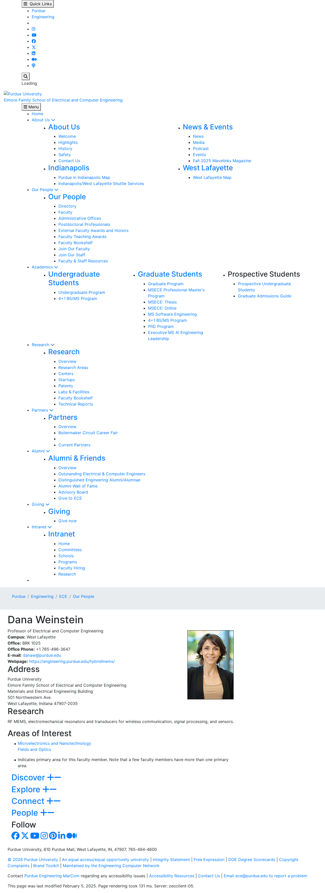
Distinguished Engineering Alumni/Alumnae (99, 479)
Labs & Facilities (73, 391)
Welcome (67, 136)
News (198, 136)
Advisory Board (73, 492)
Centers (65, 373)
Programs (67, 561)
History (65, 148)
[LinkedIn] (33, 53)
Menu (33, 106)
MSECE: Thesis (162, 302)
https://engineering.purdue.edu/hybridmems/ (72, 661)
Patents (65, 385)
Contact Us (69, 160)
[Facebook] (34, 41)
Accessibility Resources (171, 875)
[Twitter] (34, 47)
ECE (63, 596)
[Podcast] (33, 65)
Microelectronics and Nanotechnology (54, 743)
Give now (67, 520)
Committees (70, 549)
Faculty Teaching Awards (82, 236)
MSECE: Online (162, 308)
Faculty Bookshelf (75, 242)
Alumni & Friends (76, 458)
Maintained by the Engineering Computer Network (111, 865)
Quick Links (39, 3)
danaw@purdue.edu (42, 655)
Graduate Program (166, 283)
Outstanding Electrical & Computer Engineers (101, 473)
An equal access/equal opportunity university (105, 859)
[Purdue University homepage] (23, 93)
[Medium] (34, 59)
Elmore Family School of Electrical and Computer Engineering (63, 100)
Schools (66, 555)
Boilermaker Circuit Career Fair (88, 432)
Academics (43, 266)
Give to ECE (70, 498)
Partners (40, 410)
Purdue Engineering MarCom (51, 875)
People (25, 813)
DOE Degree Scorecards (251, 859)
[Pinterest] (53, 837)
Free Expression (209, 859)
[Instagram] (33, 28)
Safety (64, 154)
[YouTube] (34, 35)
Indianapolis (68, 167)
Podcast (201, 148)
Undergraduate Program (81, 292)
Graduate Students (170, 274)
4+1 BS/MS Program (77, 298)
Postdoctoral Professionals (84, 224)
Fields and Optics (34, 749)
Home (37, 113)
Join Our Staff (71, 254)
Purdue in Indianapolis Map (84, 177)
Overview (67, 361)
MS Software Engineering (172, 314)
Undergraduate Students (74, 278)
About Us (41, 119)
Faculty (65, 212)
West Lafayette (208, 167)
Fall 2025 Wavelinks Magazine (222, 160)
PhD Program (161, 326)
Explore (26, 789)
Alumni (39, 450)
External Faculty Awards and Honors (93, 230)
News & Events (208, 127)
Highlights (68, 142)
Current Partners (74, 444)
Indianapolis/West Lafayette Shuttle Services (101, 183)
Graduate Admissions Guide (264, 295)
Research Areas (73, 367)
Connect (28, 801)
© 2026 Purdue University (33, 859)
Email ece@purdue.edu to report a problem (265, 875)
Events (199, 154)
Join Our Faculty (74, 248)
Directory (67, 206)
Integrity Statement (171, 859)
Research (41, 344)
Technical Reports (75, 404)
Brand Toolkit (46, 865)
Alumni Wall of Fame (78, 485)
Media (199, 142)
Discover (29, 777)
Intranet (40, 526)
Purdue (38, 10)
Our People (43, 189)
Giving (38, 504)
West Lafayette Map (212, 177)
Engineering (43, 16)
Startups (66, 379)
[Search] (26, 76)
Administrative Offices (79, 218)
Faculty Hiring (71, 567)
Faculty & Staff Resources (83, 260)
